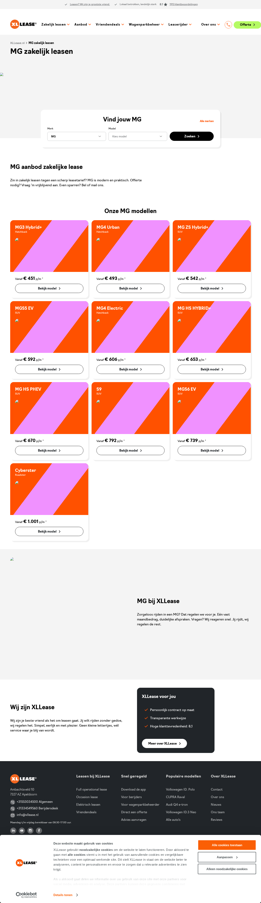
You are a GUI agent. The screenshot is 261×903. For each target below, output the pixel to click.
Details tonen (62, 895)
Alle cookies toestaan (227, 845)
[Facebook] (38, 830)
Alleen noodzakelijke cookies (227, 869)
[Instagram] (30, 830)
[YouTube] (21, 830)
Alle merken (207, 121)
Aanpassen (225, 857)
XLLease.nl (17, 43)
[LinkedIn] (13, 830)
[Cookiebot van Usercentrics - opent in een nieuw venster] (26, 895)
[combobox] (76, 136)
